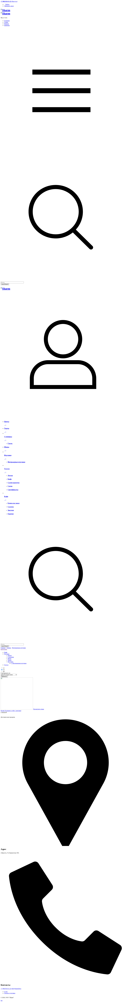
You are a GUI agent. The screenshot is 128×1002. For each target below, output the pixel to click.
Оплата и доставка (9, 993)
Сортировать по (5, 673)
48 (3, 671)
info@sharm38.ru (16, 988)
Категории (4, 649)
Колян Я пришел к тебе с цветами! (11, 710)
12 (3, 668)
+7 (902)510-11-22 (6, 988)
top (1, 1000)
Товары (9, 648)
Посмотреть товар (38, 709)
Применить (4, 676)
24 (3, 669)
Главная (3, 648)
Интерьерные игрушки (19, 648)
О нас (6, 991)
